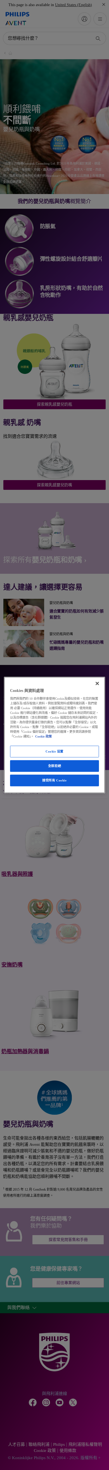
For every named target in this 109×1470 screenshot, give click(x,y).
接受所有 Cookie (54, 780)
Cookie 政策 (43, 736)
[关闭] (97, 683)
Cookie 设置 (54, 751)
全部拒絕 (54, 766)
